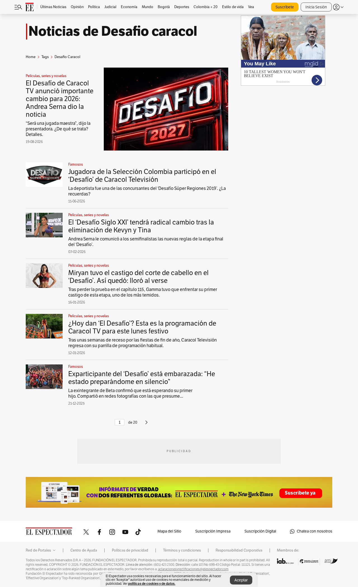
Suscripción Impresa (212, 531)
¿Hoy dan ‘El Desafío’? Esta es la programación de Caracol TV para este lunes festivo (142, 327)
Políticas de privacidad (130, 550)
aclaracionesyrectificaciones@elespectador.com (193, 569)
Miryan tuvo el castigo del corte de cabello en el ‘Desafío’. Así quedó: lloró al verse (138, 277)
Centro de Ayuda (83, 550)
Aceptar (241, 580)
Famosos (75, 164)
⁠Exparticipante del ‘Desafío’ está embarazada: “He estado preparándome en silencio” (141, 378)
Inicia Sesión (316, 7)
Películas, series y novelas (46, 76)
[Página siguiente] (146, 425)
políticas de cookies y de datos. (151, 583)
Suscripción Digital (260, 531)
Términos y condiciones (182, 550)
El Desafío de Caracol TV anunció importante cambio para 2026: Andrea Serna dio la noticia (59, 99)
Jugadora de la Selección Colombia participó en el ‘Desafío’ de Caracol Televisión (142, 176)
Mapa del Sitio (169, 531)
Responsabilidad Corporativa (239, 550)
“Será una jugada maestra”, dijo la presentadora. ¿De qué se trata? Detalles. (58, 129)
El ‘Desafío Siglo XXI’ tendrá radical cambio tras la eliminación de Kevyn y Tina (141, 226)
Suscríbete (284, 7)
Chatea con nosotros (314, 531)
